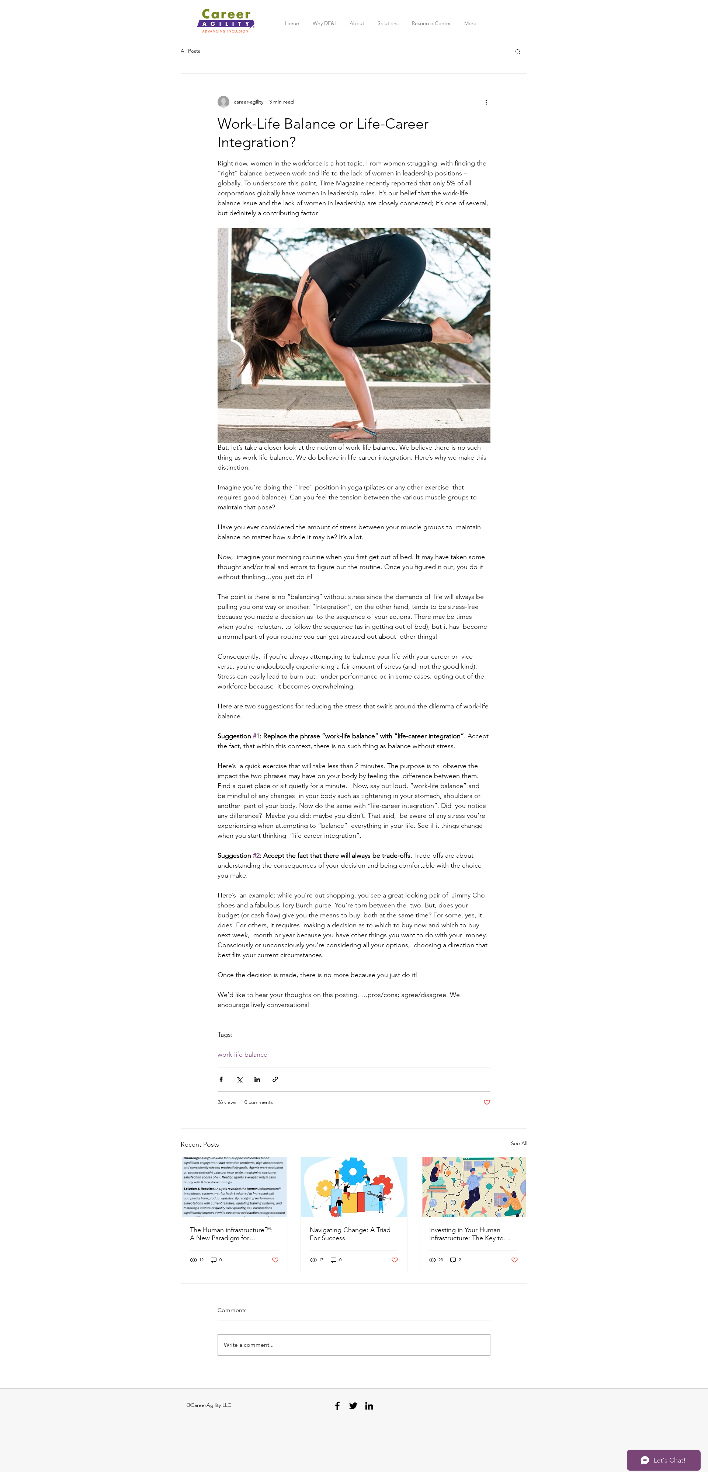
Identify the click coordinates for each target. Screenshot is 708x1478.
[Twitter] (353, 1405)
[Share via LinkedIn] (257, 1079)
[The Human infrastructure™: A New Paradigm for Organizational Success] (234, 1187)
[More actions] (486, 101)
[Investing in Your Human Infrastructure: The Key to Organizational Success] (473, 1187)
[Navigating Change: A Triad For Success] (354, 1187)
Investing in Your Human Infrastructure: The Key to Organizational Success (466, 1234)
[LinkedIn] (369, 1405)
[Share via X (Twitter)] (239, 1079)
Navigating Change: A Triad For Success (350, 1234)
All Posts (190, 51)
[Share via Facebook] (221, 1079)
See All (519, 1143)
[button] (517, 51)
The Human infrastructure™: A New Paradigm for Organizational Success (231, 1234)
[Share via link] (275, 1079)
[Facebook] (337, 1405)
